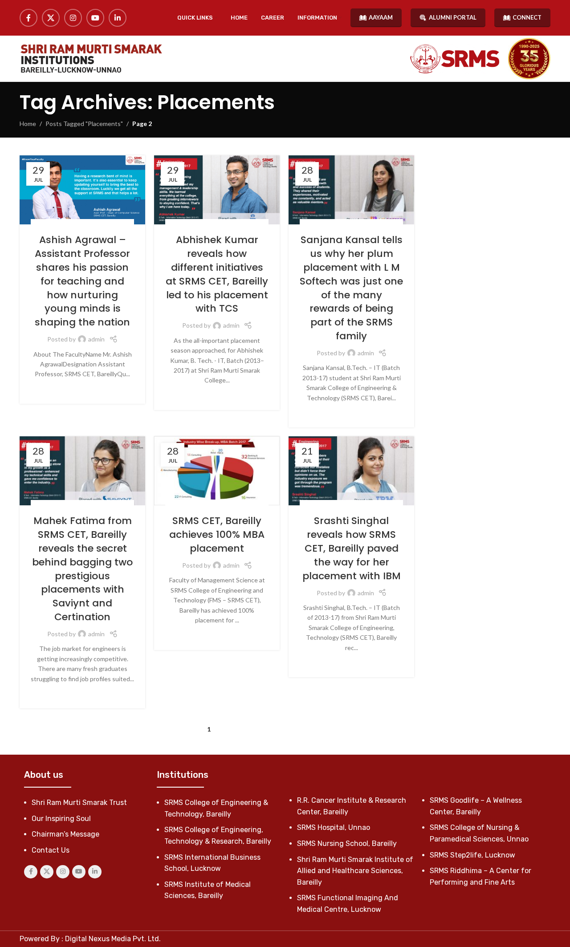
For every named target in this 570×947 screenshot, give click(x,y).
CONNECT (527, 17)
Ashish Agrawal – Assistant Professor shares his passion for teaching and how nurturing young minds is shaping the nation (82, 281)
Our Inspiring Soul (61, 818)
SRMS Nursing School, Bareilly (347, 843)
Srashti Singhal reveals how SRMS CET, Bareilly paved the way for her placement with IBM (351, 548)
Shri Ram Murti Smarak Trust (79, 802)
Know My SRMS (71, 224)
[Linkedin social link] (117, 18)
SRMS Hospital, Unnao (333, 827)
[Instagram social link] (73, 18)
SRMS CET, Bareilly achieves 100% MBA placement (217, 534)
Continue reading (82, 388)
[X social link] (51, 18)
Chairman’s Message (65, 834)
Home (28, 123)
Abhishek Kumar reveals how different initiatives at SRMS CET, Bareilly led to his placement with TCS (217, 274)
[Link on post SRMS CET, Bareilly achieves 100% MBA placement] (217, 470)
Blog (42, 224)
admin (96, 339)
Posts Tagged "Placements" (84, 123)
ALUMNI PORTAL (452, 17)
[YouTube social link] (95, 18)
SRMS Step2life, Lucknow (472, 855)
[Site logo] (91, 58)
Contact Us (50, 850)
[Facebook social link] (28, 18)
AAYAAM (381, 17)
